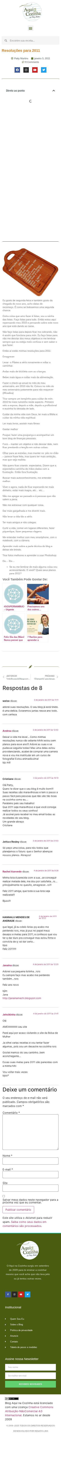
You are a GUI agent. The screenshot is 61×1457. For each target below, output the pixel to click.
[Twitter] (43, 70)
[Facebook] (17, 70)
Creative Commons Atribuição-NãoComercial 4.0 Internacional (29, 1411)
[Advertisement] (30, 140)
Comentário (11, 1112)
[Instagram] (26, 70)
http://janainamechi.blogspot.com (22, 998)
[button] (30, 28)
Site (5, 1183)
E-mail (8, 1169)
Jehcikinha (9, 1014)
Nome (7, 1155)
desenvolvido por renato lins (30, 1431)
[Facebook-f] (8, 1294)
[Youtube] (35, 70)
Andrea (7, 730)
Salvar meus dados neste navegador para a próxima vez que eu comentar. (30, 1201)
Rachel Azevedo (12, 871)
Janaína (7, 965)
